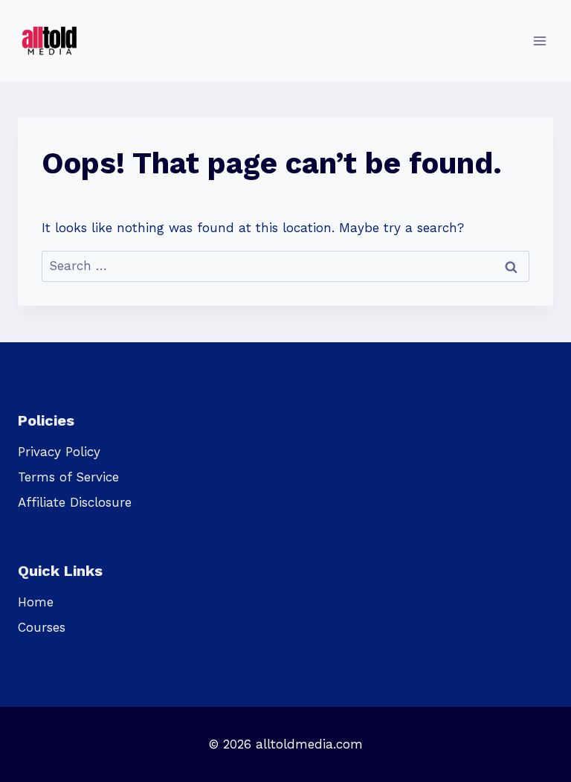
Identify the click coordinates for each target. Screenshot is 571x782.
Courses (41, 627)
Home (36, 601)
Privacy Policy (59, 451)
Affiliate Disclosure (75, 502)
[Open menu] (539, 40)
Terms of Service (68, 476)
